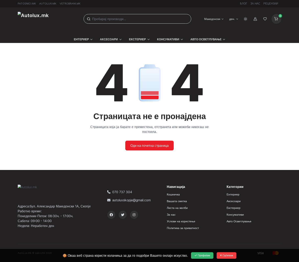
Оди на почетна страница (149, 146)
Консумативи (235, 214)
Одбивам (228, 255)
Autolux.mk (47, 3)
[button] (83, 37)
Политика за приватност (183, 228)
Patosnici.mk (27, 3)
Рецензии (270, 3)
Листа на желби (177, 207)
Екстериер (233, 207)
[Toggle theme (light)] (245, 19)
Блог (243, 3)
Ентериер (233, 194)
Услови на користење (181, 221)
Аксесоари (234, 201)
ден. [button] (232, 19)
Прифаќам (204, 255)
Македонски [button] (212, 19)
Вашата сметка (177, 201)
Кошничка (173, 194)
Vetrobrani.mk (70, 3)
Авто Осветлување (239, 221)
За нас (255, 3)
